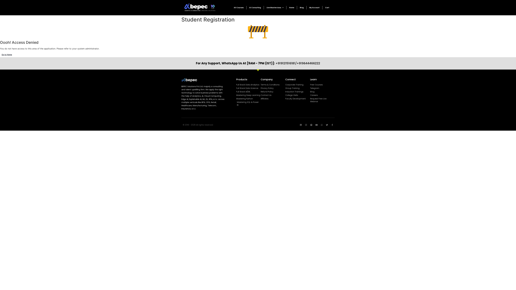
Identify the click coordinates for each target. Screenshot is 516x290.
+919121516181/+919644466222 (258, 63)
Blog (302, 7)
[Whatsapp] (322, 125)
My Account (314, 7)
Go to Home (7, 54)
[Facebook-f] (332, 125)
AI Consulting (255, 7)
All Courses (239, 7)
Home (291, 7)
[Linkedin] (301, 125)
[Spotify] (311, 125)
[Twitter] (327, 125)
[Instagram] (306, 125)
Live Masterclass (274, 7)
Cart (327, 7)
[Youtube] (317, 125)
